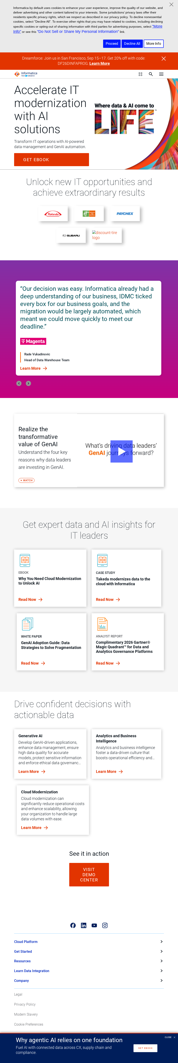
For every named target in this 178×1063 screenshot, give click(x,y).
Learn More (99, 63)
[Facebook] (73, 925)
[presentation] (18, 383)
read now (27, 599)
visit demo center (89, 874)
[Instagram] (105, 925)
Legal (18, 994)
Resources (22, 961)
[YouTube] (94, 925)
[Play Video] (120, 450)
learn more (29, 771)
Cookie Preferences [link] (28, 1024)
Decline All (132, 44)
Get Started (23, 951)
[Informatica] (26, 74)
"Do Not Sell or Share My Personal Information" (78, 31)
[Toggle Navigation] (161, 74)
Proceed (112, 44)
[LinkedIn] (83, 925)
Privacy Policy (25, 1004)
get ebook (36, 159)
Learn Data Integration (31, 971)
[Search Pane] (150, 74)
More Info (153, 44)
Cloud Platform (26, 942)
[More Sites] (140, 74)
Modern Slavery (26, 1014)
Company (21, 981)
